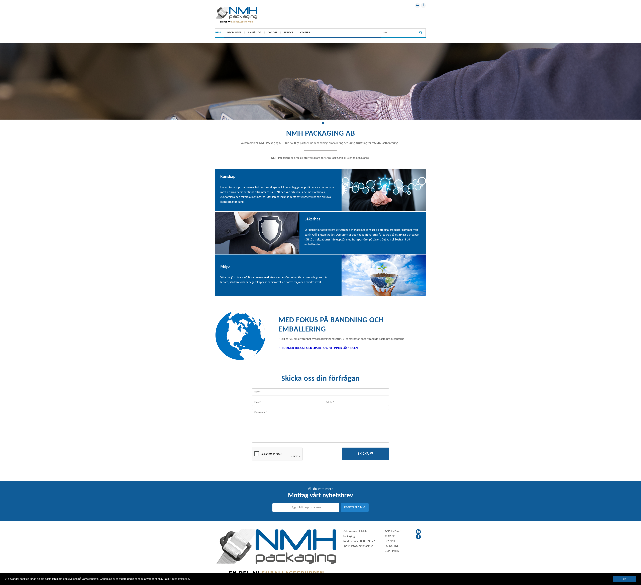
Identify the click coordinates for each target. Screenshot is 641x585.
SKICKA (364, 454)
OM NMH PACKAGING (392, 544)
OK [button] (624, 579)
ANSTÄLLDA (254, 32)
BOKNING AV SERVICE (392, 534)
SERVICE (288, 32)
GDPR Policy (392, 551)
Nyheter (305, 32)
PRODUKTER (234, 32)
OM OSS (272, 32)
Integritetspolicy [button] (181, 578)
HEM (218, 32)
